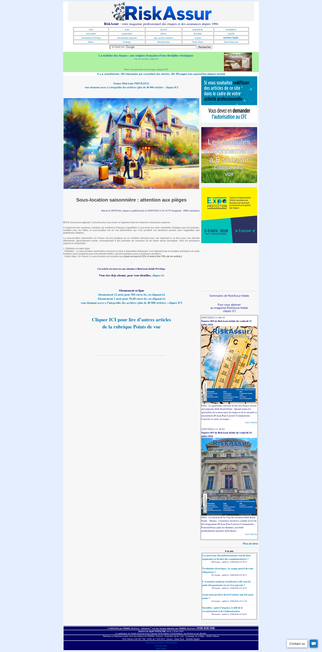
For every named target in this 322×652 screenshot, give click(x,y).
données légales (193, 638)
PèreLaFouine (163, 41)
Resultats (198, 33)
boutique (127, 41)
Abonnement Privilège (91, 37)
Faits (91, 29)
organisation (126, 33)
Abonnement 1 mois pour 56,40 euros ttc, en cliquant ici (131, 299)
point (127, 29)
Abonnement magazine (127, 37)
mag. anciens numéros (163, 37)
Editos (91, 41)
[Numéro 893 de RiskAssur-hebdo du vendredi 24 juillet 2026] (229, 514)
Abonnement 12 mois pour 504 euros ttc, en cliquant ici (131, 294)
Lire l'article (251, 422)
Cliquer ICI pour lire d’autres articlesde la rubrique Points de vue (131, 323)
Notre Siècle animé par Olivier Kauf (161, 642)
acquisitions (197, 29)
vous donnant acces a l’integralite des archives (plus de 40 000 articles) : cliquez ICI (131, 303)
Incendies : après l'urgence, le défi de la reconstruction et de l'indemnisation (222, 609)
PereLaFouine (161, 645)
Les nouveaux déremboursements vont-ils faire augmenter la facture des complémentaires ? (226, 557)
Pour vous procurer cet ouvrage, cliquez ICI (146, 69)
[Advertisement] (229, 266)
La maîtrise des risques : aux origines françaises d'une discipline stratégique (146, 55)
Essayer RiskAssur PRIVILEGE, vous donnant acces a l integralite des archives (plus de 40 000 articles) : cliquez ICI (131, 85)
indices (163, 33)
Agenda (231, 33)
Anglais (197, 37)
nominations (231, 29)
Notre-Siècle (197, 41)
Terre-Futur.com (231, 41)
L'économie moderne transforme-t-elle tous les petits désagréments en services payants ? (226, 583)
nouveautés (91, 33)
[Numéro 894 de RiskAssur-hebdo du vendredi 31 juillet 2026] (229, 403)
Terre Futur (161, 648)
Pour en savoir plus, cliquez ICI (146, 58)
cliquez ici (158, 275)
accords (163, 29)
